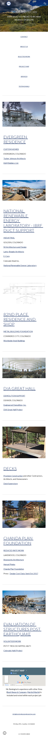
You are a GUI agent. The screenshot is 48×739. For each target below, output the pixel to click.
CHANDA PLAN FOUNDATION (18, 540)
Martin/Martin (33, 692)
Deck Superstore (10, 484)
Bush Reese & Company (16, 692)
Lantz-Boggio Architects (13, 252)
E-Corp (6, 256)
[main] (24, 16)
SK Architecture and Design (14, 247)
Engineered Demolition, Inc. (14, 405)
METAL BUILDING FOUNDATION (18, 331)
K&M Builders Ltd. (11, 163)
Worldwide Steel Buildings (14, 341)
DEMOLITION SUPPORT (14, 396)
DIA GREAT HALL (19, 388)
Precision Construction (13, 476)
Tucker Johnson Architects (14, 158)
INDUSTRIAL (9, 238)
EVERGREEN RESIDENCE (15, 139)
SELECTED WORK (24, 56)
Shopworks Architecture (13, 560)
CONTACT (24, 37)
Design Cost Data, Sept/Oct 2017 (24, 574)
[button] (3, 3)
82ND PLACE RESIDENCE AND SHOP (19, 319)
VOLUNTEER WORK (12, 641)
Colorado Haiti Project (12, 651)
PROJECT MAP (24, 66)
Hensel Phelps (9, 564)
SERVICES (24, 76)
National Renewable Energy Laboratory (20, 265)
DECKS (10, 468)
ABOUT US (24, 46)
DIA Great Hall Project (13, 410)
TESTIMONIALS (24, 86)
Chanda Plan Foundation (13, 569)
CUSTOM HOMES (11, 149)
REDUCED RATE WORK (13, 550)
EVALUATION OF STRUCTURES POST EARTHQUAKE (22, 629)
